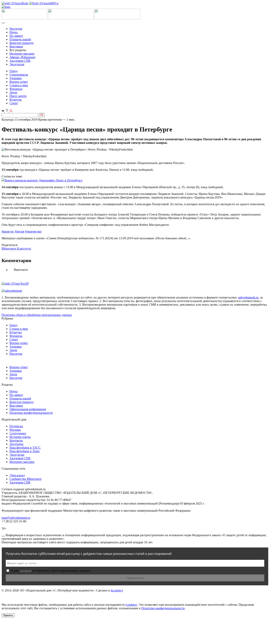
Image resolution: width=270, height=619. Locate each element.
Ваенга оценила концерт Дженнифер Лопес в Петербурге (43, 180)
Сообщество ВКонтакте (25, 479)
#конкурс (8, 231)
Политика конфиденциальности (31, 412)
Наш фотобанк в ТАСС (25, 447)
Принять (8, 615)
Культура (15, 99)
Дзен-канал (17, 475)
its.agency (117, 590)
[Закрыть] (3, 536)
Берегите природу (21, 43)
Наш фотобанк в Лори (24, 451)
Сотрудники (17, 433)
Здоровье (15, 78)
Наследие (15, 28)
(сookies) (131, 604)
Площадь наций (20, 39)
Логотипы (16, 444)
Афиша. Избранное (22, 57)
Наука (13, 32)
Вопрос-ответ (18, 81)
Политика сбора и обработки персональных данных (37, 315)
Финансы (15, 89)
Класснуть (24, 248)
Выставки (16, 46)
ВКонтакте (9, 248)
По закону (16, 35)
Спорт (13, 103)
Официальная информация (27, 409)
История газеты (20, 437)
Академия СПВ (19, 60)
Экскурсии (16, 64)
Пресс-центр (17, 96)
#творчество (33, 231)
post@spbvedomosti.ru (16, 517)
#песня (19, 231)
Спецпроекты (18, 74)
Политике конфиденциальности (163, 608)
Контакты (16, 440)
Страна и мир (18, 85)
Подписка (16, 426)
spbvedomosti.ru (248, 297)
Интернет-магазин (21, 53)
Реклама (15, 429)
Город (13, 71)
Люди (13, 92)
